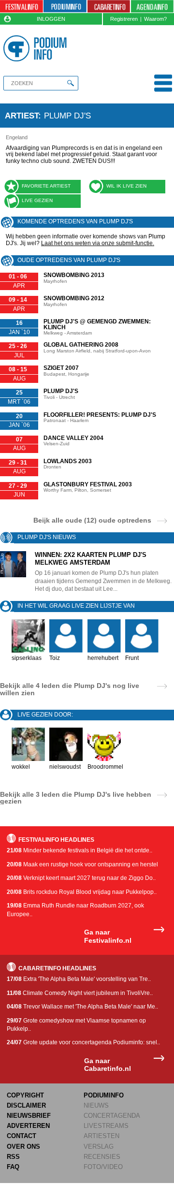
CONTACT (21, 1136)
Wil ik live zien (126, 186)
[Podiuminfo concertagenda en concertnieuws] (65, 6)
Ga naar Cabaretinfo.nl (107, 1064)
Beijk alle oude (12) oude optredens (92, 520)
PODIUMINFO (104, 1095)
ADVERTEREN (28, 1125)
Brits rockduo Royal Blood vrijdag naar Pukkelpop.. (82, 892)
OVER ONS (23, 1146)
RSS (13, 1156)
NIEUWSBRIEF (29, 1115)
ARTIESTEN (101, 1136)
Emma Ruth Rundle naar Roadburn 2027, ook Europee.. (75, 909)
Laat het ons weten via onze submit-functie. (97, 243)
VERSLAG (99, 1146)
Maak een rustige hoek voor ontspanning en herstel (82, 864)
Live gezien (37, 200)
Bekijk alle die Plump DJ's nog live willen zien (69, 689)
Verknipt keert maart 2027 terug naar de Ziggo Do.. (81, 878)
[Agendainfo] (152, 6)
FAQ (13, 1166)
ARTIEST (21, 115)
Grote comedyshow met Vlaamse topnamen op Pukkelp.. (76, 1024)
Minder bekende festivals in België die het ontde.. (79, 850)
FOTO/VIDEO (103, 1166)
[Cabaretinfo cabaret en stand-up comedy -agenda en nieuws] (108, 6)
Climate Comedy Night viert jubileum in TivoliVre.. (80, 993)
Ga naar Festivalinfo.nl (107, 936)
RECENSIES (102, 1156)
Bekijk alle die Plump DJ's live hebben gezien (75, 797)
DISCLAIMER (26, 1105)
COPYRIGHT (25, 1095)
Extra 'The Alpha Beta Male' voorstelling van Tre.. (79, 979)
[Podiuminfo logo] (36, 48)
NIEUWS (96, 1105)
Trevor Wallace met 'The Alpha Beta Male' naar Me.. (82, 1006)
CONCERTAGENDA (112, 1115)
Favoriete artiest (46, 186)
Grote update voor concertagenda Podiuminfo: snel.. (83, 1042)
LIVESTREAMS (106, 1125)
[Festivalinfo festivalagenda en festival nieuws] (21, 6)
